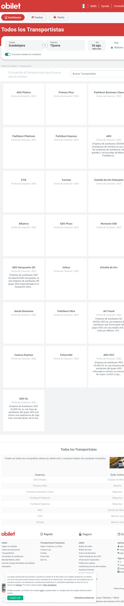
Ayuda (105, 6)
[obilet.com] (18, 8)
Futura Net (44, 556)
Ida (97, 42)
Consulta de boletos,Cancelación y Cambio (88, 577)
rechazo (19, 585)
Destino (53, 42)
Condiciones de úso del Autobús (92, 566)
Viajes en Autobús (9, 546)
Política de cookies (87, 563)
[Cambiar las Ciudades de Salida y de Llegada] (45, 45)
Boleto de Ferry (85, 550)
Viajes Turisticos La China (51, 546)
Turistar (43, 553)
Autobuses (14, 17)
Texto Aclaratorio (50, 585)
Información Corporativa (89, 560)
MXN (93, 6)
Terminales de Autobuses (12, 556)
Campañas (6, 566)
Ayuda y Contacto (86, 573)
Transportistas (8, 553)
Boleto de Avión (85, 546)
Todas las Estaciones (11, 550)
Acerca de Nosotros (87, 553)
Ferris (60, 17)
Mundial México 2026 (11, 560)
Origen (12, 42)
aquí (42, 590)
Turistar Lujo (45, 550)
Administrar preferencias (84, 598)
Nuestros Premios (86, 570)
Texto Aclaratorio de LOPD (90, 556)
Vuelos (38, 17)
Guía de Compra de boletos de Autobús (18, 563)
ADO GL (43, 560)
